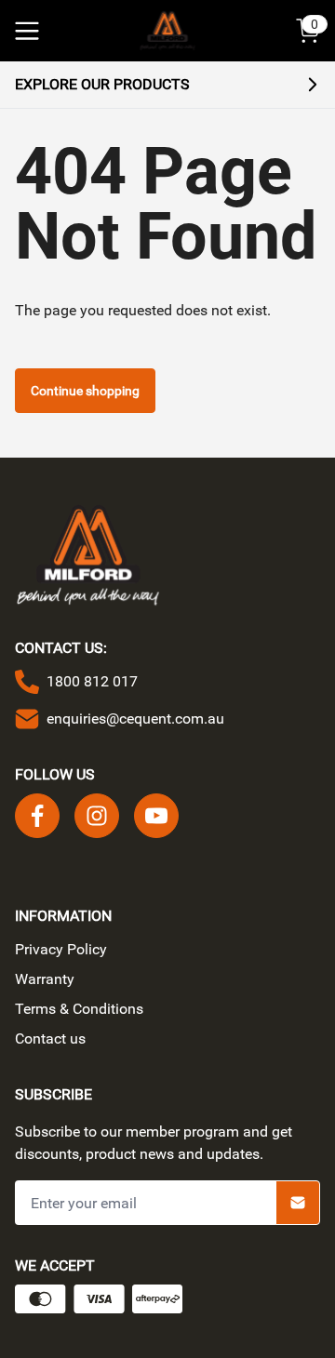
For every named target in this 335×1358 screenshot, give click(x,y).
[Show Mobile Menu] (27, 31)
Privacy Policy (61, 949)
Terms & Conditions (79, 1009)
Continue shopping (85, 390)
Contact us (50, 1038)
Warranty (44, 979)
